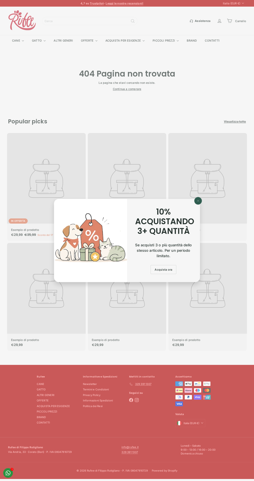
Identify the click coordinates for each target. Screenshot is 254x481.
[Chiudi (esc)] (198, 201)
